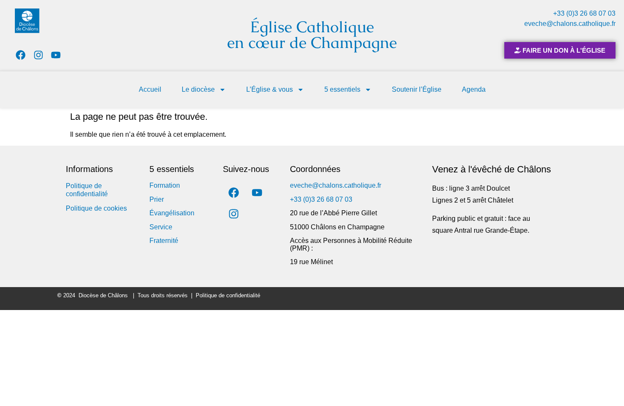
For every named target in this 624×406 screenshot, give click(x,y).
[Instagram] (38, 55)
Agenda (474, 89)
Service (160, 227)
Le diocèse (198, 89)
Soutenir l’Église (416, 89)
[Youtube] (56, 55)
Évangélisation (171, 213)
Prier (156, 199)
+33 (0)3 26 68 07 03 (584, 13)
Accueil (150, 89)
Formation (164, 185)
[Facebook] (20, 55)
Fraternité (163, 240)
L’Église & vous (269, 89)
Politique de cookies (96, 208)
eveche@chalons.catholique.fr (570, 23)
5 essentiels (342, 89)
